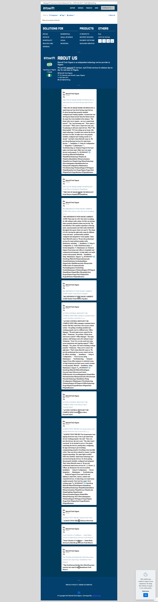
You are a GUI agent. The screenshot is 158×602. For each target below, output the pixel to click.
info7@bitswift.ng (90, 3)
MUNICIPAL (65, 43)
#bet (86, 518)
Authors (70, 15)
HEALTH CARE (48, 43)
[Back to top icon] (79, 592)
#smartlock (75, 189)
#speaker (85, 293)
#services (80, 537)
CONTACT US (106, 8)
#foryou (69, 189)
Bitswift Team (96, 595)
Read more (64, 105)
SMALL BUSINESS (67, 37)
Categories (54, 15)
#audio (70, 293)
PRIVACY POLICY (72, 585)
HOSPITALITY (47, 40)
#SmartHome (83, 189)
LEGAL (63, 40)
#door (85, 404)
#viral (64, 189)
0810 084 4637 (78, 3)
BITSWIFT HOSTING (86, 37)
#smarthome (83, 559)
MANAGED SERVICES (87, 43)
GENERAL (46, 46)
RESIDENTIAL (65, 34)
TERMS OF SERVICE (85, 585)
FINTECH (46, 37)
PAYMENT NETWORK (87, 40)
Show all (112, 15)
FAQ (99, 34)
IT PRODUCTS (84, 34)
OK (146, 595)
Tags (62, 15)
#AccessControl (68, 407)
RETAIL (45, 34)
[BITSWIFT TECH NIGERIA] (48, 8)
